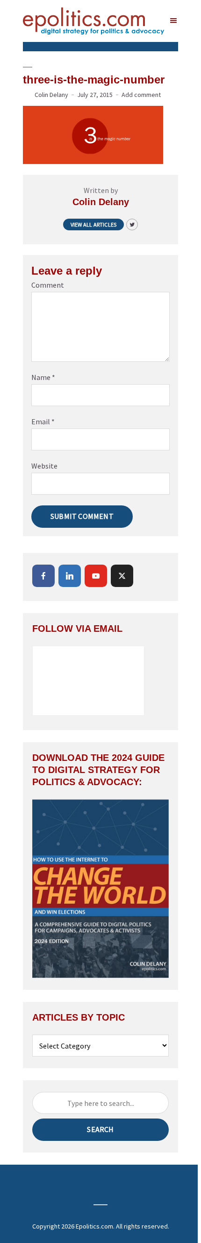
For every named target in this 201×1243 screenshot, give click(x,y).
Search (100, 1129)
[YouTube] (96, 576)
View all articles (93, 224)
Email (43, 421)
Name (43, 377)
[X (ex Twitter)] (122, 576)
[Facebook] (43, 576)
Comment (47, 285)
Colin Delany (51, 94)
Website (44, 465)
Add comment (141, 94)
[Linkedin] (69, 576)
